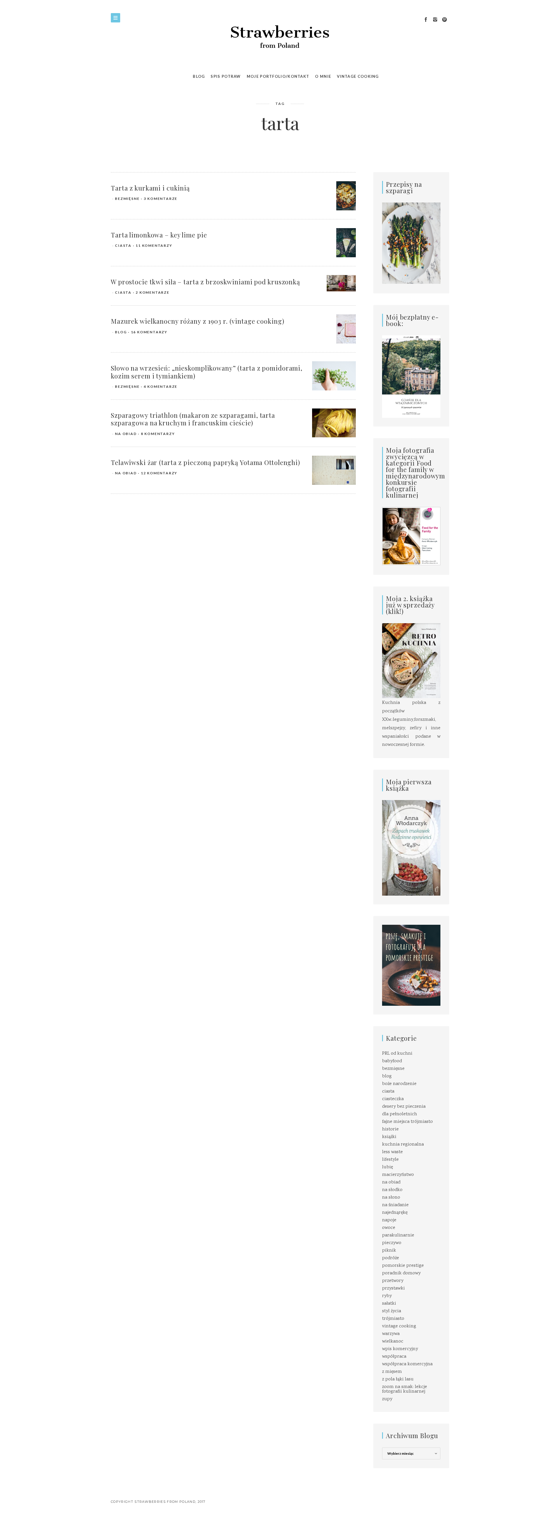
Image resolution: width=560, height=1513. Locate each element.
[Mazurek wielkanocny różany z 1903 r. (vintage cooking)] (346, 329)
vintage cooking (399, 1326)
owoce (388, 1228)
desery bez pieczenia (404, 1106)
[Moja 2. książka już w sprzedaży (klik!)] (411, 661)
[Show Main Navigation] (115, 17)
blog (121, 332)
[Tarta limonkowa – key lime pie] (346, 242)
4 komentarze (161, 386)
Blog (199, 76)
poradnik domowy (401, 1273)
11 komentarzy (154, 245)
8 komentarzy (158, 433)
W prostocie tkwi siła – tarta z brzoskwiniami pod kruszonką (205, 281)
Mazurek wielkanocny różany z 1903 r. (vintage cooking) (197, 321)
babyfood (392, 1061)
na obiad (125, 433)
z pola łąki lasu (398, 1379)
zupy (387, 1399)
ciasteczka (393, 1099)
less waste (392, 1152)
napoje (389, 1220)
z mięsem (392, 1371)
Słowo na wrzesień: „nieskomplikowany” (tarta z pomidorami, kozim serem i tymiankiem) (206, 372)
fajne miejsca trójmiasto (407, 1122)
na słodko (392, 1190)
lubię (387, 1167)
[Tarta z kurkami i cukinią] (346, 196)
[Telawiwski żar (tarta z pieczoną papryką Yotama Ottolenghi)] (334, 470)
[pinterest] (444, 20)
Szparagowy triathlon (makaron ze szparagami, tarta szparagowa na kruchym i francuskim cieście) (193, 419)
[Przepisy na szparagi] (411, 243)
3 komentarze (161, 198)
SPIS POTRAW (226, 76)
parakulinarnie (398, 1235)
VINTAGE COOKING (358, 76)
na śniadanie (395, 1205)
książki (389, 1137)
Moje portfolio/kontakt (278, 76)
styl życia (391, 1311)
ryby (387, 1296)
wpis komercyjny (400, 1349)
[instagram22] (435, 20)
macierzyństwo (398, 1175)
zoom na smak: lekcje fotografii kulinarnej (404, 1389)
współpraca (394, 1356)
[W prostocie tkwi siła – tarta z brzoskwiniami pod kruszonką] (341, 283)
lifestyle (390, 1159)
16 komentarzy (149, 332)
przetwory (392, 1281)
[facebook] (425, 20)
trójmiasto (393, 1318)
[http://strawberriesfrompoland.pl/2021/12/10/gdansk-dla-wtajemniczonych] (411, 376)
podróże (390, 1258)
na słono (391, 1197)
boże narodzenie (399, 1084)
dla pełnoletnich (399, 1114)
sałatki (389, 1303)
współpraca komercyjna (407, 1364)
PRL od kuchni (397, 1053)
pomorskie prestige (403, 1265)
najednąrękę (394, 1212)
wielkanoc (392, 1341)
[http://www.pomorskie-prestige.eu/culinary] (411, 965)
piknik (389, 1250)
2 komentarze (152, 292)
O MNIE (323, 76)
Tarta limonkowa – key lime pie (159, 234)
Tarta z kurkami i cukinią (150, 188)
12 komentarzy (159, 473)
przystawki (393, 1288)
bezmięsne (127, 198)
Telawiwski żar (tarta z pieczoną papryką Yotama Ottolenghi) (205, 462)
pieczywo (391, 1243)
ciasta (123, 245)
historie (390, 1129)
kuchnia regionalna (403, 1144)
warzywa (391, 1334)
